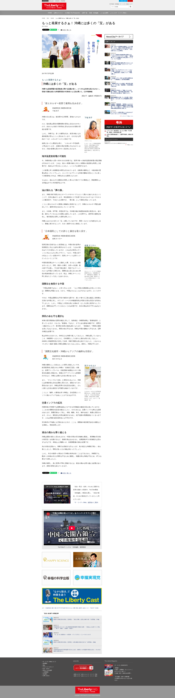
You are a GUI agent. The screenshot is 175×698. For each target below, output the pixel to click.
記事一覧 (84, 13)
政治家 (52, 18)
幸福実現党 (48, 608)
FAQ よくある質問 (47, 670)
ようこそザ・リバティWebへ (118, 13)
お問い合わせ (46, 675)
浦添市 (80, 608)
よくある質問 (104, 13)
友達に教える (66, 30)
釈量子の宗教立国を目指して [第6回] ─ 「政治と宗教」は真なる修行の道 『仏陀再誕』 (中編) (76, 619)
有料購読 (117, 4)
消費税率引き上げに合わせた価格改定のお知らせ (116, 143)
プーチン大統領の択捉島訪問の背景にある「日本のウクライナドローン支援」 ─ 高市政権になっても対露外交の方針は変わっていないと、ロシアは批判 (122, 57)
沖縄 (55, 608)
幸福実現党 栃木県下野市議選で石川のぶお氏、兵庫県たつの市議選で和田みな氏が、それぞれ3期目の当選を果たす (77, 650)
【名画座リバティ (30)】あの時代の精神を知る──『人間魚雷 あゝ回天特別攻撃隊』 (122, 78)
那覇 (74, 608)
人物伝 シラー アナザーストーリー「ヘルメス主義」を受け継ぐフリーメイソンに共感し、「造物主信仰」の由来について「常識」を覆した (122, 72)
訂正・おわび (46, 668)
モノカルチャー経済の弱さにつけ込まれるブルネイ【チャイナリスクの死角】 (122, 113)
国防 (52, 608)
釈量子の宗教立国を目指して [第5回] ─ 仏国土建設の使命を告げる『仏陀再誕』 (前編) (75, 642)
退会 (44, 665)
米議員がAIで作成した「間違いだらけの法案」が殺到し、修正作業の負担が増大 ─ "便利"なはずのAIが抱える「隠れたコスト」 (121, 92)
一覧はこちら (129, 144)
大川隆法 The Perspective (72, 13)
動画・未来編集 (93, 13)
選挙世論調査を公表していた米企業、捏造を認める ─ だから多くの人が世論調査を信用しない (122, 99)
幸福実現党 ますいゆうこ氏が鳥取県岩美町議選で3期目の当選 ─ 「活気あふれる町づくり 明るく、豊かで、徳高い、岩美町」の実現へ (77, 627)
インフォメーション (111, 139)
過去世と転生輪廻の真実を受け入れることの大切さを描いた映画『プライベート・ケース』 (122, 64)
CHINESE (57, 1)
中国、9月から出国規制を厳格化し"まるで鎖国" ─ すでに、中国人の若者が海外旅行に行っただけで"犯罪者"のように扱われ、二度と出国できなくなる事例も (122, 48)
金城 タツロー (86, 608)
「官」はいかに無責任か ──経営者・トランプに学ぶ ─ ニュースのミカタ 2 (72, 634)
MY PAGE (112, 4)
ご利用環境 (45, 672)
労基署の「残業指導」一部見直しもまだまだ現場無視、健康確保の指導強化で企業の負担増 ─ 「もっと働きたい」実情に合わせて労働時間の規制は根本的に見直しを (122, 106)
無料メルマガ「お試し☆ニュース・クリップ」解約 (85, 676)
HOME (50, 13)
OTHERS (63, 1)
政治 (48, 18)
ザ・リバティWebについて (126, 4)
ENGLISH (51, 1)
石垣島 (96, 608)
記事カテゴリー (58, 13)
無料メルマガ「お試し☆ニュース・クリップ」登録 (85, 674)
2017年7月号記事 (61, 608)
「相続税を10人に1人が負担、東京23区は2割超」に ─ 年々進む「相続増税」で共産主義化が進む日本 (122, 85)
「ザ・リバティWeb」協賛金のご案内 (85, 502)
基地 (77, 608)
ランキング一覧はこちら (127, 116)
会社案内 (45, 674)
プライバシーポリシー (48, 667)
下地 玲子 (92, 608)
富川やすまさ (69, 608)
